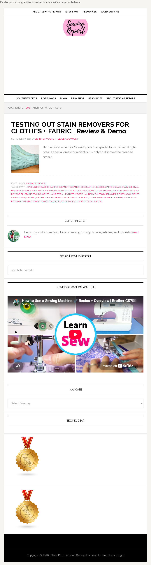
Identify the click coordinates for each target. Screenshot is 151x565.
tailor (53, 201)
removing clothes (128, 194)
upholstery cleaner (89, 201)
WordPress (108, 555)
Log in (120, 555)
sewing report (45, 197)
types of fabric (67, 201)
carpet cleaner (59, 187)
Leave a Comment (68, 139)
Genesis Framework (88, 555)
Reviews (40, 183)
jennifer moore (73, 194)
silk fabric (82, 197)
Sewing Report (75, 27)
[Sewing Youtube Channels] (27, 475)
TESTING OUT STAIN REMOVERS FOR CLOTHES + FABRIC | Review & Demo (70, 127)
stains (44, 201)
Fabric (30, 183)
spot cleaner (115, 197)
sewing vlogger (65, 197)
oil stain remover (105, 194)
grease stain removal (126, 187)
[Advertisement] (75, 64)
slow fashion (97, 197)
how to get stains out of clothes (108, 190)
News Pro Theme (61, 555)
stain (127, 197)
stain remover (31, 201)
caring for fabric (38, 187)
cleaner (75, 187)
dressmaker (88, 187)
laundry (89, 194)
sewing (30, 197)
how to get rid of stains (72, 190)
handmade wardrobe (44, 190)
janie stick (56, 194)
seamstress (18, 197)
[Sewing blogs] (27, 527)
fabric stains (104, 187)
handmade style (21, 190)
